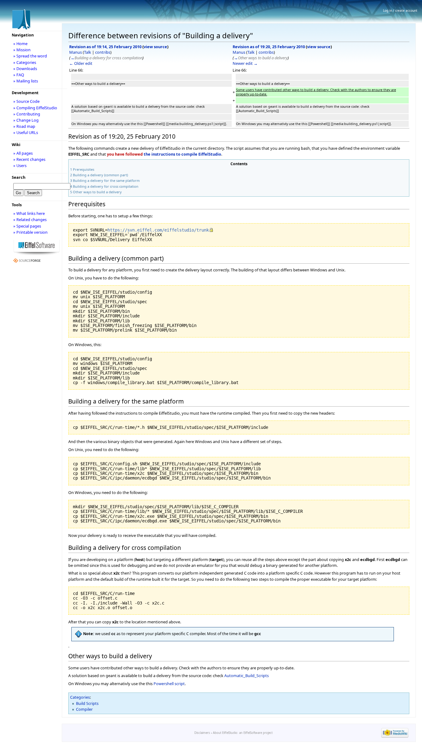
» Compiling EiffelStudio (35, 108)
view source (155, 46)
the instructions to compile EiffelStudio (182, 154)
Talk (87, 52)
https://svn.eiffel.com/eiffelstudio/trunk (158, 230)
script (180, 683)
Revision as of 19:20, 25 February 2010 (269, 46)
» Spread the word (30, 56)
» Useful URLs (25, 132)
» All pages (23, 153)
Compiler (84, 709)
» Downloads (25, 68)
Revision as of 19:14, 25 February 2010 (105, 46)
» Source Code (26, 101)
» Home (20, 43)
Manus (75, 52)
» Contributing (26, 114)
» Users (20, 165)
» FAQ (18, 74)
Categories (80, 697)
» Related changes (30, 219)
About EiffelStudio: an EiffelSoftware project (242, 733)
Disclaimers (202, 733)
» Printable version (30, 232)
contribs (102, 52)
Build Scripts (87, 703)
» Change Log (26, 120)
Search (18, 177)
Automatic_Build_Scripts (246, 675)
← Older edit (80, 63)
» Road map (24, 126)
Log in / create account (400, 10)
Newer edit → (245, 63)
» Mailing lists (25, 81)
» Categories (24, 62)
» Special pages (27, 226)
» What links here (29, 213)
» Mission (22, 49)
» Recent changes (29, 159)
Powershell (164, 683)
